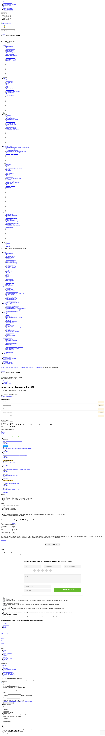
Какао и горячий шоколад (12, 182)
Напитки (8, 187)
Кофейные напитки (11, 60)
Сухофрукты (9, 166)
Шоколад (8, 164)
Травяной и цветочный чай (13, 91)
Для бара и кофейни (11, 128)
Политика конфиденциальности (11, 701)
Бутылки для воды (10, 118)
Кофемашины (9, 214)
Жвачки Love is (10, 173)
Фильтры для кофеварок (12, 150)
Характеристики (7, 380)
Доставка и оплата (7, 3)
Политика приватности (9, 675)
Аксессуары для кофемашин (13, 225)
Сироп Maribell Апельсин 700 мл (11, 475)
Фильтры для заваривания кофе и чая (15, 120)
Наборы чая (9, 93)
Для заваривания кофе (11, 125)
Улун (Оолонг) (9, 82)
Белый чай (8, 84)
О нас (4, 1)
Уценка (8, 246)
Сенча (7, 87)
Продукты (5, 312)
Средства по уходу (7, 146)
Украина (3, 432)
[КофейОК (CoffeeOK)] (6, 23)
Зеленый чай (9, 81)
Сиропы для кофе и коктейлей (13, 178)
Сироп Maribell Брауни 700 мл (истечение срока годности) (17, 448)
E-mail (4, 697)
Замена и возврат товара (9, 673)
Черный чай (9, 79)
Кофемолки (9, 219)
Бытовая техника (7, 338)
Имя (4, 692)
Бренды (5, 659)
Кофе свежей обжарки (11, 55)
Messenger (3, 643)
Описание (5, 382)
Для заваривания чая (11, 127)
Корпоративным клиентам (9, 4)
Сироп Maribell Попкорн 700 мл (11, 489)
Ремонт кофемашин (8, 9)
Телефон (5, 695)
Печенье (8, 169)
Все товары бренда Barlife (52, 544)
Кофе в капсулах (10, 50)
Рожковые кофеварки (11, 215)
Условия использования (9, 674)
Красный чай (9, 88)
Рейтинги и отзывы (8, 660)
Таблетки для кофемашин (12, 148)
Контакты (5, 6)
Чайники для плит (10, 123)
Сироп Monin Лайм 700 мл (9, 462)
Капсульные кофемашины (12, 216)
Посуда (5, 286)
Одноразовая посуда (11, 124)
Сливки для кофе (10, 186)
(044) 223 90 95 (4, 633)
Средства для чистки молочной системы (16, 151)
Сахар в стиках (10, 183)
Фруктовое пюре (10, 180)
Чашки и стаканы (10, 122)
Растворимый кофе (11, 52)
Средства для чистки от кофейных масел (16, 152)
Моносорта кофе (10, 54)
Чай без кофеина (10, 95)
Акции (5, 353)
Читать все (3, 540)
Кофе (4, 45)
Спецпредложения (10, 244)
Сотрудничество (7, 5)
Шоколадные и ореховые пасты (14, 168)
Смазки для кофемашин (12, 154)
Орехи (7, 165)
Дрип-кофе (9, 51)
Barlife (2, 433)
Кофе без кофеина (10, 58)
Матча (7, 86)
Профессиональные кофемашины (14, 221)
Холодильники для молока (12, 223)
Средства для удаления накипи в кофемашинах (17, 147)
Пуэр (7, 83)
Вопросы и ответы (7, 8)
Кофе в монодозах (10, 49)
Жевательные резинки (11, 172)
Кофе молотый (9, 47)
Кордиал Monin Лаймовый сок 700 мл (12, 441)
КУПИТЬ (5, 443)
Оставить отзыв (7, 383)
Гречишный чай (10, 90)
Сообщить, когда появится (7, 396)
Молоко (8, 184)
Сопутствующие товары (12, 119)
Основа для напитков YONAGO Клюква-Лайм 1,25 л (16, 469)
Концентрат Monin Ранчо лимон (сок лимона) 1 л (15, 455)
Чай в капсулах (10, 92)
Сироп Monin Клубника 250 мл (11, 483)
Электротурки (9, 227)
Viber (2, 640)
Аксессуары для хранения (12, 129)
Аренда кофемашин (8, 10)
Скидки (8, 243)
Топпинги (8, 179)
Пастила (8, 174)
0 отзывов (3, 392)
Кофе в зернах (9, 46)
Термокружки (9, 116)
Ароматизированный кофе (12, 56)
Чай (4, 78)
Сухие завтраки (10, 175)
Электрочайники (10, 220)
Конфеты (8, 170)
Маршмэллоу (9, 177)
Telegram (3, 638)
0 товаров (3, 34)
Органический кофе (11, 59)
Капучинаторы (10, 224)
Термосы (8, 115)
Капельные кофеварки (11, 218)
